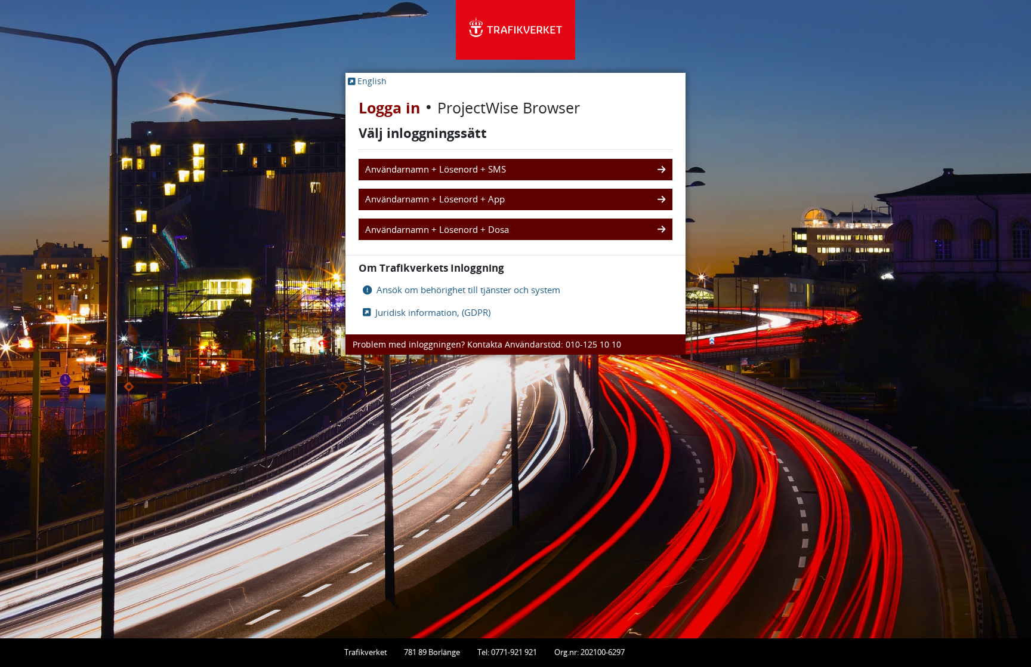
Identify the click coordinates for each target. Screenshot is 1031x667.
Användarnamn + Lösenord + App (435, 199)
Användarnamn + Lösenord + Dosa (437, 229)
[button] (367, 81)
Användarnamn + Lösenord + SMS (435, 169)
